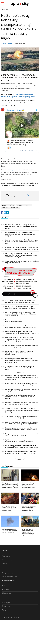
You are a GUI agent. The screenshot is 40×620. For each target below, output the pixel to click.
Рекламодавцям (7, 560)
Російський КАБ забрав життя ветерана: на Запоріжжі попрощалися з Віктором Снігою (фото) (22, 332)
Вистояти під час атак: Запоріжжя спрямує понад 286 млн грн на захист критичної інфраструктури (21, 423)
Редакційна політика (9, 577)
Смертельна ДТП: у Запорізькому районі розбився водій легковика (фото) (22, 262)
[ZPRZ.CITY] (20, 4)
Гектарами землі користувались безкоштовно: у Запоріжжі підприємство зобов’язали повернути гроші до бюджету (21, 377)
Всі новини (20, 460)
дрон (4, 205)
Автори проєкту (7, 573)
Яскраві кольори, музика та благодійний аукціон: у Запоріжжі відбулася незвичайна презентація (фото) (21, 241)
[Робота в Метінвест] (20, 282)
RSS (5, 610)
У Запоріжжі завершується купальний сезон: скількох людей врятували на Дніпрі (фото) (20, 301)
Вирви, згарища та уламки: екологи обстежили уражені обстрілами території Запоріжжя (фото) (21, 428)
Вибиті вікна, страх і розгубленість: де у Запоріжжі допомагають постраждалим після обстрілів (20, 234)
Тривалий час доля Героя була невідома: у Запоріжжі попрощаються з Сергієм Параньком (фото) (21, 367)
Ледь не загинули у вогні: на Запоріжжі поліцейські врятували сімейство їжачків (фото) (21, 326)
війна (12, 205)
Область (4, 9)
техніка (19, 205)
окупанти (14, 208)
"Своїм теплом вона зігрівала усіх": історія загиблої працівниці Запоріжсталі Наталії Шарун (20, 396)
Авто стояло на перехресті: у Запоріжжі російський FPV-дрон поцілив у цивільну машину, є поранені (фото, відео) (21, 255)
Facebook (7, 586)
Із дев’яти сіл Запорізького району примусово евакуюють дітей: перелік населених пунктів (20, 452)
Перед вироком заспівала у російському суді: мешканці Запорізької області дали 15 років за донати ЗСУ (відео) (21, 313)
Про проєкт (6, 556)
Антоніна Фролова (6, 43)
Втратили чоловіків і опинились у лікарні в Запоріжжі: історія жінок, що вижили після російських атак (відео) (19, 339)
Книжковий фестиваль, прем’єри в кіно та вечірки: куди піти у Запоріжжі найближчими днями (21, 226)
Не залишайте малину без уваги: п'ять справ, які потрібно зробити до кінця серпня (21, 403)
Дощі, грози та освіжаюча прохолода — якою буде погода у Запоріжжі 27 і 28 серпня (22, 390)
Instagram (7, 593)
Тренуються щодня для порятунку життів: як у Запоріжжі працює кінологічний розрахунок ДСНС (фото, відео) (22, 410)
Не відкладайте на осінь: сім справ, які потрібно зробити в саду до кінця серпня (21, 346)
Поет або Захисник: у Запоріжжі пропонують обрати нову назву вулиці (20, 320)
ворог (28, 205)
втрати (5, 208)
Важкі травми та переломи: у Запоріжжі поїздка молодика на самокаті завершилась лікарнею (21, 384)
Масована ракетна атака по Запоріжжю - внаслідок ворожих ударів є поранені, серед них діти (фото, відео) (21, 360)
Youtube (7, 606)
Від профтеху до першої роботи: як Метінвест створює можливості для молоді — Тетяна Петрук (21, 446)
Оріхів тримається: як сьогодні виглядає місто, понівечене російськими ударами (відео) (21, 440)
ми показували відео (13, 170)
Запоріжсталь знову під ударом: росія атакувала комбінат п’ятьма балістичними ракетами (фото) (21, 248)
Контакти (5, 563)
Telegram (29, 195)
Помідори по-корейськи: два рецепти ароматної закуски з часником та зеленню (21, 434)
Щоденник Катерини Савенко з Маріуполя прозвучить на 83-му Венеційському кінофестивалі (19, 352)
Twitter (6, 590)
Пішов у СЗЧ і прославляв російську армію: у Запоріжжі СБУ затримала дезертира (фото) (20, 307)
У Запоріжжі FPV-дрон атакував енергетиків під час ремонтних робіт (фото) (21, 417)
